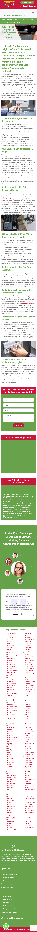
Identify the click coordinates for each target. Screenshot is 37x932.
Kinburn (9, 804)
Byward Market (11, 682)
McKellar (27, 655)
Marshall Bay (28, 645)
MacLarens (10, 825)
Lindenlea (10, 816)
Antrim (9, 641)
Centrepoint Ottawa (12, 703)
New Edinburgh (29, 670)
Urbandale (28, 783)
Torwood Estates (29, 778)
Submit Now (18, 425)
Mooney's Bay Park (30, 666)
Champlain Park (11, 708)
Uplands (27, 781)
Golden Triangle (11, 760)
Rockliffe (27, 739)
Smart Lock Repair (8, 884)
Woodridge (28, 825)
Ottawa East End (29, 685)
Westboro (27, 808)
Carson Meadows (12, 693)
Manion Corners (11, 829)
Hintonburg (10, 785)
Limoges (9, 812)
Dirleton (9, 733)
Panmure (27, 697)
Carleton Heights (11, 684)
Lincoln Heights (11, 814)
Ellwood (9, 745)
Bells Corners (11, 659)
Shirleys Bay (28, 751)
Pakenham (28, 693)
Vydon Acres (28, 793)
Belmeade (10, 662)
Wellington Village (30, 802)
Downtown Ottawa (12, 737)
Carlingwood (10, 689)
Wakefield (27, 795)
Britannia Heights (12, 670)
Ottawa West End (30, 689)
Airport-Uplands (11, 634)
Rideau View (28, 728)
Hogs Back (10, 787)
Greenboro (10, 766)
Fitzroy (9, 749)
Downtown (10, 735)
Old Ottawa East (29, 680)
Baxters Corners (11, 653)
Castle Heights (11, 699)
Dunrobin (9, 741)
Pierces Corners (29, 701)
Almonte (9, 636)
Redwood (27, 716)
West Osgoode (29, 806)
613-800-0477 (27, 2)
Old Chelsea (28, 678)
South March (28, 762)
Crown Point (10, 726)
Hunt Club (10, 791)
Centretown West (12, 707)
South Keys (28, 760)
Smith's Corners (29, 753)
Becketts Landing (12, 655)
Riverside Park (29, 730)
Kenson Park (10, 801)
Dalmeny (9, 730)
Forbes (9, 753)
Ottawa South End (30, 687)
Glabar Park (10, 758)
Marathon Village (29, 639)
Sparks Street (28, 764)
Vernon (27, 787)
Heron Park (10, 781)
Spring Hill (28, 766)
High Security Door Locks (10, 874)
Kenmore (9, 799)
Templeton (28, 770)
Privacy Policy (7, 896)
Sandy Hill (28, 747)
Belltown (9, 660)
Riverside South (29, 731)
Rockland (27, 737)
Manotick (27, 636)
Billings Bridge (11, 664)
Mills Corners (28, 662)
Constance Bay (11, 718)
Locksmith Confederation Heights (20, 929)
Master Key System (8, 878)
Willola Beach (28, 818)
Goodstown (10, 762)
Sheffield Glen (29, 749)
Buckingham (10, 674)
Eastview (9, 743)
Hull (8, 789)
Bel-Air (9, 657)
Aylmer (9, 643)
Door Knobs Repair (8, 887)
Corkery (9, 722)
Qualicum (27, 705)
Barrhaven (10, 649)
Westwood (28, 814)
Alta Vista (10, 637)
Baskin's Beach (11, 651)
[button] (15, 555)
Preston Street (29, 703)
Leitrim (9, 810)
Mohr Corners (28, 664)
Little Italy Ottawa (12, 818)
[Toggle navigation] (32, 13)
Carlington (10, 687)
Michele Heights (29, 660)
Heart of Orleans (11, 776)
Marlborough (28, 643)
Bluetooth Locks (7, 899)
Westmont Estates (30, 812)
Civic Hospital (11, 712)
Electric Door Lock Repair (10, 881)
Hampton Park (11, 768)
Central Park (10, 701)
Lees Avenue (10, 808)
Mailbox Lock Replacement (10, 906)
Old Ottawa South (30, 682)
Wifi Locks (6, 903)
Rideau (27, 726)
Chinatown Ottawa (12, 710)
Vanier (27, 785)
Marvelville (28, 647)
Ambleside (10, 639)
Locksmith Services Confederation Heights (17, 20)
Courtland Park (11, 724)
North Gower (28, 672)
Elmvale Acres (11, 747)
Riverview (27, 733)
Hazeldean (10, 774)
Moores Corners (29, 668)
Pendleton (28, 699)
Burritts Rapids (11, 676)
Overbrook (28, 691)
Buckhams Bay (11, 672)
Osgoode (27, 684)
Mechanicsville (29, 657)
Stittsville (27, 768)
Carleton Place (11, 685)
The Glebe (28, 772)
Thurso (27, 774)
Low (8, 820)
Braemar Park (11, 666)
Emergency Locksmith (9, 909)
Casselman (10, 697)
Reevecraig (28, 718)
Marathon (27, 637)
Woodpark (27, 824)
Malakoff (9, 827)
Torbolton (27, 776)
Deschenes (10, 731)
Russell (27, 741)
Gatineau (9, 756)
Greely (9, 764)
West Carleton (29, 804)
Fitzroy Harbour (11, 751)
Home (3, 20)
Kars (8, 795)
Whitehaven (28, 816)
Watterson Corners (30, 797)
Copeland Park (11, 720)
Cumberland (10, 728)
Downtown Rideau (12, 739)
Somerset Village (29, 758)
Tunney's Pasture (30, 779)
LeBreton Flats (11, 806)
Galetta (9, 754)
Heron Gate (10, 779)
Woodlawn (28, 822)
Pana (26, 695)
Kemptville (10, 797)
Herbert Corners (11, 778)
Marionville (28, 641)
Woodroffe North (29, 827)
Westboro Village (29, 810)
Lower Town (10, 822)
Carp (8, 691)
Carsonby (9, 695)
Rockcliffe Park (29, 735)
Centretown (10, 705)
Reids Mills (28, 720)
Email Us (7, 918)
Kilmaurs (9, 802)
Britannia (9, 668)
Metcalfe (27, 659)
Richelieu (27, 722)
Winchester (28, 820)
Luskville (9, 824)
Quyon (27, 710)
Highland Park (11, 783)
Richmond (28, 724)
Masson (27, 649)
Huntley (9, 793)
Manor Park (28, 634)
